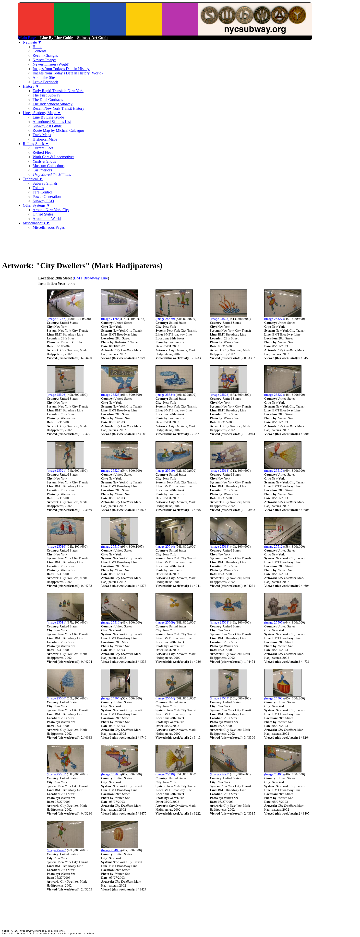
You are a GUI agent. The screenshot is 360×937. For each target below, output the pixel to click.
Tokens (38, 188)
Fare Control (42, 192)
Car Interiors (42, 170)
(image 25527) (274, 319)
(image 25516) (56, 546)
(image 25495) (110, 850)
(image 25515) (110, 546)
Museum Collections (48, 166)
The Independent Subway (52, 104)
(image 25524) (165, 394)
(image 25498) (219, 774)
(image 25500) (110, 774)
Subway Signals (45, 183)
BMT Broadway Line (91, 278)
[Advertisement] (91, 245)
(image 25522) (274, 394)
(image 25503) (219, 698)
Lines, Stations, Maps (42, 113)
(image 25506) (56, 698)
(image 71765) (110, 319)
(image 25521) (56, 470)
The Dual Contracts (48, 99)
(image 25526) (56, 394)
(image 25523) (219, 394)
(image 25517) (274, 470)
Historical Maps (45, 139)
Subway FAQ (43, 201)
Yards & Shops (44, 161)
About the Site (44, 77)
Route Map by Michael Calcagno (58, 130)
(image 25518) (219, 470)
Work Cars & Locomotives (53, 157)
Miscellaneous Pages (49, 227)
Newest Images (44, 60)
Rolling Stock (36, 144)
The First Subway (46, 95)
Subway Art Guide (47, 126)
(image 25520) (110, 470)
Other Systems (36, 205)
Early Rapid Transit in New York (58, 91)
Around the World (47, 218)
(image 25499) (165, 774)
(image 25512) (274, 546)
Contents (39, 51)
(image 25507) (274, 622)
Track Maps (42, 135)
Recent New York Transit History (58, 108)
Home (37, 47)
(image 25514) (165, 546)
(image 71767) (56, 319)
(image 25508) (219, 622)
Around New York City (51, 210)
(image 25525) (110, 394)
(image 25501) (56, 774)
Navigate (32, 42)
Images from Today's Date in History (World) (68, 73)
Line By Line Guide (48, 117)
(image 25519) (165, 470)
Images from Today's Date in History (61, 69)
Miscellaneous (36, 223)
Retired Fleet (42, 152)
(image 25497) (274, 774)
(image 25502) (274, 698)
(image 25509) (165, 622)
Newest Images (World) (51, 64)
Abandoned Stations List (52, 122)
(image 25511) (56, 622)
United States (43, 214)
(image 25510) (110, 622)
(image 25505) (110, 698)
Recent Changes (45, 55)
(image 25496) (56, 850)
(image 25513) (219, 546)
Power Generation (47, 196)
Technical (33, 179)
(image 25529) (165, 319)
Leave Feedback (45, 82)
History (31, 86)
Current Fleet (43, 148)
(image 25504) (165, 698)
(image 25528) (219, 319)
